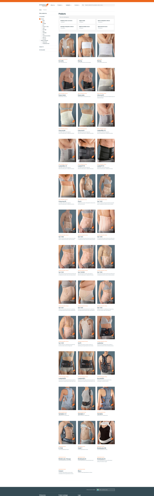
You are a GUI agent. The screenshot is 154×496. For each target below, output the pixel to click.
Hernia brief (45, 42)
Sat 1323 (80, 237)
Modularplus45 (101, 482)
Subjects (41, 46)
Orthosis (42, 19)
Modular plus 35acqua (65, 482)
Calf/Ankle (44, 32)
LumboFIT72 (100, 166)
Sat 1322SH (81, 272)
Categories (42, 16)
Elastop (80, 61)
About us (53, 5)
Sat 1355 (99, 237)
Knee (44, 31)
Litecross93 (100, 95)
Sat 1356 (61, 237)
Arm (43, 25)
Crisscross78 (62, 201)
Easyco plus (81, 95)
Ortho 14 (44, 37)
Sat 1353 (80, 308)
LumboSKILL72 (63, 166)
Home (40, 9)
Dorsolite (61, 61)
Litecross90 (62, 130)
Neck (44, 20)
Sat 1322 (61, 272)
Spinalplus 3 (81, 414)
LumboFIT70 (81, 166)
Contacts (77, 5)
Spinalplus (100, 414)
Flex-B (79, 201)
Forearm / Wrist (46, 26)
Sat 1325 (99, 201)
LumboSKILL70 (101, 130)
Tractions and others (46, 35)
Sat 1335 (61, 343)
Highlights (68, 5)
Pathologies (42, 50)
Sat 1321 (61, 308)
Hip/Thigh (44, 29)
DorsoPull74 (100, 378)
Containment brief (46, 43)
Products (60, 5)
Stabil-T (80, 448)
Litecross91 (81, 130)
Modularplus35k (101, 448)
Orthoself (44, 39)
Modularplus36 (82, 482)
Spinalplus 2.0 (62, 414)
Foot (43, 34)
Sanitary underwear (44, 40)
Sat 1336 (99, 308)
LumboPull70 (62, 378)
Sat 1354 (99, 272)
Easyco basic (62, 95)
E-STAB (61, 448)
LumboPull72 (81, 378)
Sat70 (79, 343)
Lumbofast (100, 343)
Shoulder (44, 23)
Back (43, 22)
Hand (44, 28)
